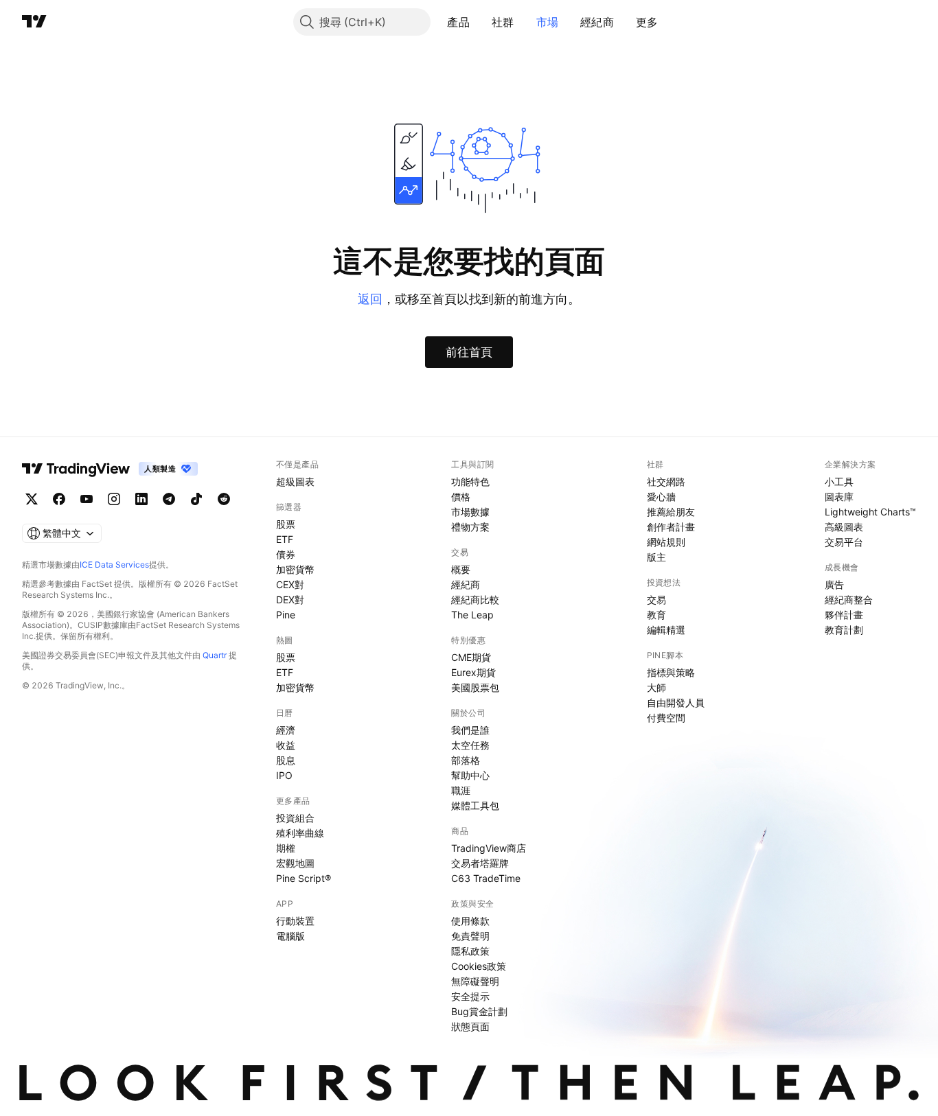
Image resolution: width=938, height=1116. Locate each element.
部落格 (465, 760)
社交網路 (666, 481)
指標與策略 (671, 672)
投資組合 (295, 818)
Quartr (215, 655)
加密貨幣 (295, 569)
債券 (285, 554)
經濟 (285, 730)
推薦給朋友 (671, 512)
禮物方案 (470, 527)
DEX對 (290, 599)
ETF (284, 539)
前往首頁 (469, 352)
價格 (460, 496)
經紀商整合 (849, 599)
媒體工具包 (475, 805)
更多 (647, 22)
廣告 (834, 584)
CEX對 (290, 584)
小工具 (839, 481)
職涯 (460, 790)
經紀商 (597, 22)
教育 (656, 614)
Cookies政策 (478, 966)
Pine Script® (303, 878)
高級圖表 (844, 527)
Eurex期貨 (473, 672)
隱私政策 (470, 951)
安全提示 (470, 996)
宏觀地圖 (295, 863)
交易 (656, 599)
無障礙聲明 (475, 981)
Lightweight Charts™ (870, 512)
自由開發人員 (676, 702)
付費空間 (666, 717)
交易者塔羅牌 (480, 863)
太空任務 (470, 745)
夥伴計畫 (844, 614)
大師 (656, 687)
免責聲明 (470, 936)
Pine (285, 614)
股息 (285, 760)
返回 (370, 299)
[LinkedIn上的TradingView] (141, 499)
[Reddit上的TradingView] (223, 499)
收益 (285, 745)
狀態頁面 (470, 1026)
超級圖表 (295, 481)
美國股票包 (475, 687)
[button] (480, 22)
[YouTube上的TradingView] (86, 499)
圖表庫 (839, 496)
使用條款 (470, 921)
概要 (460, 569)
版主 (656, 557)
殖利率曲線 (300, 833)
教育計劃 (844, 630)
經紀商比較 (475, 599)
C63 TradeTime (486, 878)
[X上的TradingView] (31, 499)
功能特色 (470, 481)
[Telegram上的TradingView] (169, 499)
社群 (503, 22)
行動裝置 (295, 921)
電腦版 (290, 936)
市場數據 (470, 512)
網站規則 (666, 542)
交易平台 (844, 542)
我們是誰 (470, 730)
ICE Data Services (114, 564)
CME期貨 (471, 657)
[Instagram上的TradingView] (114, 499)
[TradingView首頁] (34, 22)
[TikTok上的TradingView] (196, 499)
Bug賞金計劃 (479, 1011)
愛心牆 (661, 496)
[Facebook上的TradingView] (59, 499)
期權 (285, 848)
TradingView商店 (488, 848)
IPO (284, 775)
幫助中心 (470, 775)
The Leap (472, 614)
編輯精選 (666, 630)
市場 (547, 22)
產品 (458, 22)
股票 (285, 524)
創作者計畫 (671, 527)
